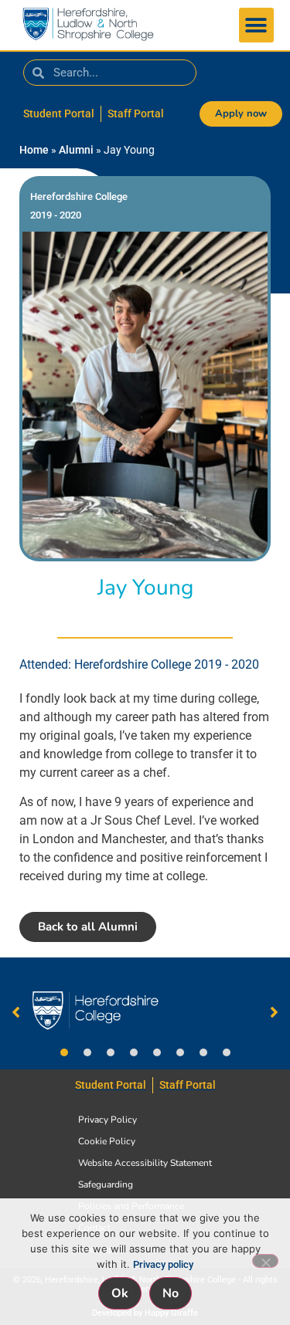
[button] (256, 25)
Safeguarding (105, 1184)
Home (34, 150)
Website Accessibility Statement (145, 1163)
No (170, 1293)
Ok (119, 1293)
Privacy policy (163, 1264)
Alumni (76, 150)
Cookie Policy (106, 1141)
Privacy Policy (107, 1119)
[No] (265, 1261)
